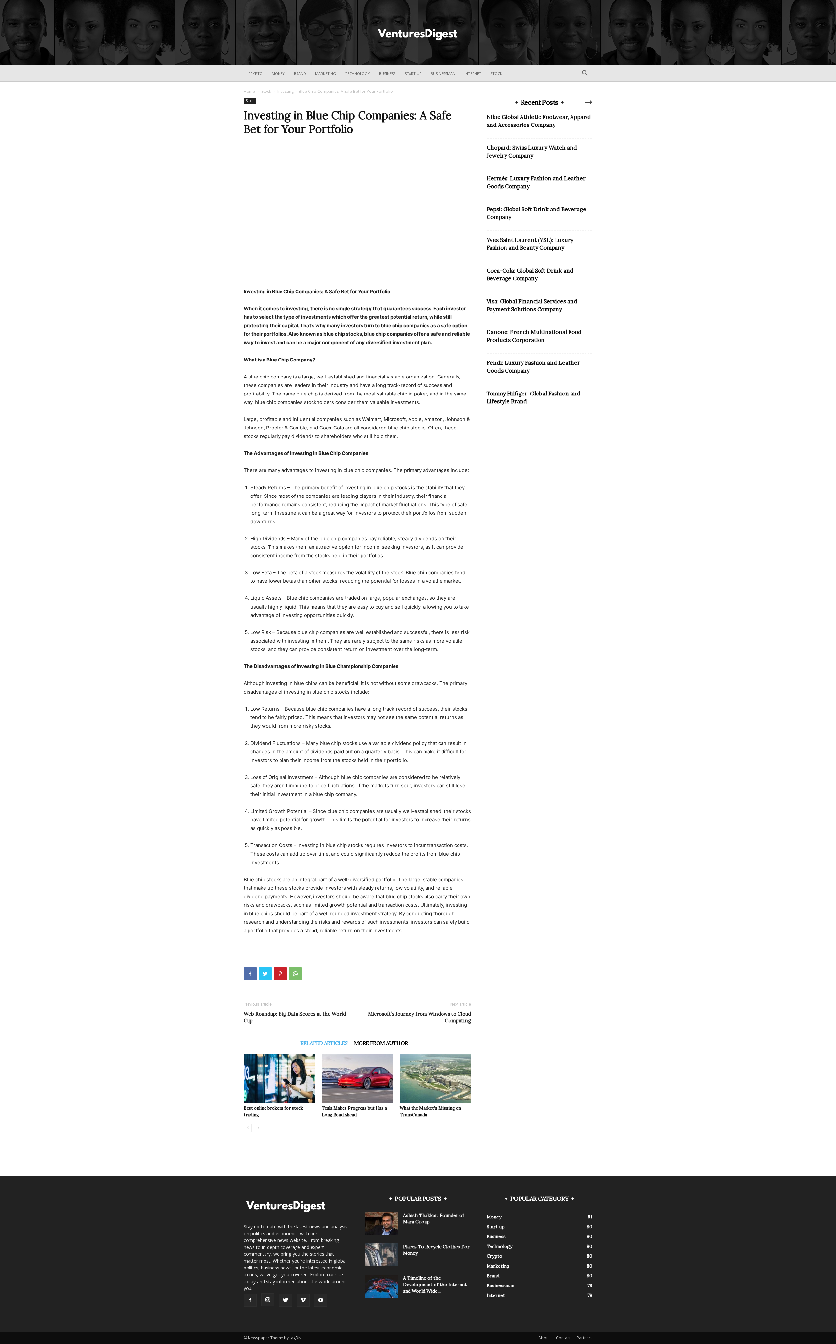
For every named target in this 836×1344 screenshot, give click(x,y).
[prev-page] (248, 1128)
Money (278, 73)
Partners (584, 1338)
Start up (413, 73)
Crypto (255, 73)
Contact (563, 1338)
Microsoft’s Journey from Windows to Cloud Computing (419, 1017)
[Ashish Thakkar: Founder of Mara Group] (381, 1223)
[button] (584, 74)
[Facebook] (250, 973)
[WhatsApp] (295, 973)
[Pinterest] (280, 973)
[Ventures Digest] (418, 33)
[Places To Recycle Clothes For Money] (381, 1254)
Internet (472, 73)
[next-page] (258, 1128)
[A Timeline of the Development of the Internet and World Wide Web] (381, 1286)
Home (249, 91)
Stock (496, 73)
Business (387, 73)
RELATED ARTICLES (323, 1043)
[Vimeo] (303, 1300)
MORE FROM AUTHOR (381, 1043)
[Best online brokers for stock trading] (279, 1078)
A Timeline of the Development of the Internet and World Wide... (435, 1284)
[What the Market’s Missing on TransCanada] (435, 1078)
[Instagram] (267, 1299)
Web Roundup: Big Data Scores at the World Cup (295, 1017)
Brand (300, 73)
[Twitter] (265, 973)
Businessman (443, 73)
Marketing (325, 73)
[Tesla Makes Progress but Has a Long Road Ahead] (357, 1078)
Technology (357, 73)
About (544, 1338)
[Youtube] (320, 1300)
